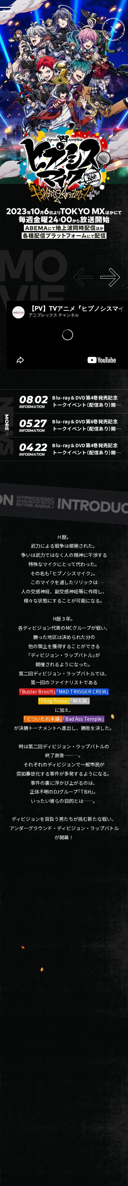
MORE (7, 422)
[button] (110, 277)
